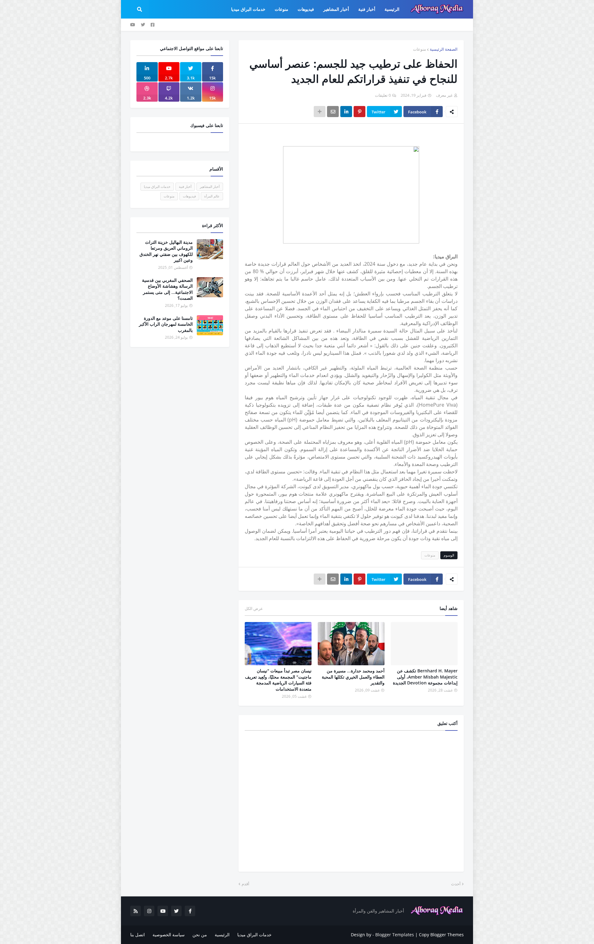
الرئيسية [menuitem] (392, 9)
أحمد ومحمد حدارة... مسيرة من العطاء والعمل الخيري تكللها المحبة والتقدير (353, 677)
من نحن (199, 935)
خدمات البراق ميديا (157, 186)
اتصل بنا (137, 935)
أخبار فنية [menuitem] (366, 9)
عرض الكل (254, 608)
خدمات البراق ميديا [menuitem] (248, 9)
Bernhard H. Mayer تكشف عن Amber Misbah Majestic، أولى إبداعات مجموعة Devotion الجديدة (425, 677)
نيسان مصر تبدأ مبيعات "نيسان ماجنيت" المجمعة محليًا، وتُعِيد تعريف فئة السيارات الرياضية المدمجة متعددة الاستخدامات (278, 680)
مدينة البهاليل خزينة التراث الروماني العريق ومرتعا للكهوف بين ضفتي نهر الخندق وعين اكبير (166, 251)
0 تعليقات (383, 95)
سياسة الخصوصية (169, 935)
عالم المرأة (212, 196)
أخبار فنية (185, 186)
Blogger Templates (394, 935)
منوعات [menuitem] (281, 9)
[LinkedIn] (346, 111)
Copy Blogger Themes (441, 935)
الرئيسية (222, 935)
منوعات (419, 49)
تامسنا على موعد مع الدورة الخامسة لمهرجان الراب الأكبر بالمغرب (166, 324)
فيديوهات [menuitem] (306, 9)
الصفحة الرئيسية (444, 49)
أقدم (245, 884)
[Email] (333, 111)
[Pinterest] (359, 111)
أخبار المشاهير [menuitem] (336, 9)
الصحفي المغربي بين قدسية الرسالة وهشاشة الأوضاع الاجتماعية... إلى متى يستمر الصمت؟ (167, 289)
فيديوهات (189, 196)
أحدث (456, 884)
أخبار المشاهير (210, 186)
